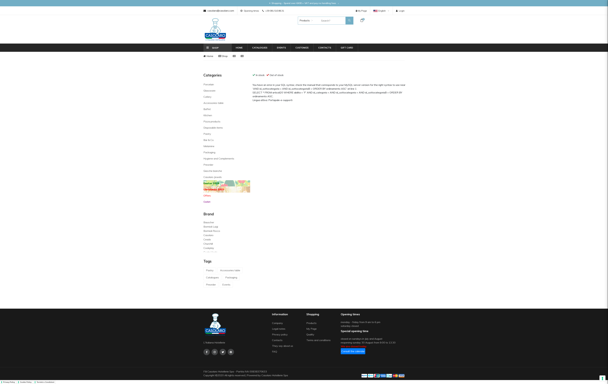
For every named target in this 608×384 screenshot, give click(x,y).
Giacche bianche (212, 170)
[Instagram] (215, 352)
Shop (224, 56)
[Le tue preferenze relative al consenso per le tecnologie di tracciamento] (602, 378)
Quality (310, 334)
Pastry (207, 133)
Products (304, 20)
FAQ (274, 351)
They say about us (282, 345)
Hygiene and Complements (218, 158)
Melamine (208, 146)
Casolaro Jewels (212, 177)
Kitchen (207, 115)
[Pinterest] (231, 352)
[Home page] (215, 29)
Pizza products (211, 121)
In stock (260, 75)
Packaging (209, 152)
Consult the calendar (353, 351)
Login (402, 10)
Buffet (207, 109)
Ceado (207, 239)
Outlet (206, 201)
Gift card (347, 47)
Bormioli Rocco (211, 230)
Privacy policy (280, 334)
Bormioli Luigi (210, 226)
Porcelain (208, 84)
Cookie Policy (26, 382)
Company (277, 323)
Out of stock (277, 75)
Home (239, 47)
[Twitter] (223, 352)
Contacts (324, 47)
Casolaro (208, 235)
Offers (207, 195)
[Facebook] (206, 352)
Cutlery (207, 96)
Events (281, 47)
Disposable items (213, 127)
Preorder (208, 164)
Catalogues (259, 47)
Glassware (209, 90)
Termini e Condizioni (45, 382)
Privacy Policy (9, 382)
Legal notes (278, 328)
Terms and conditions (318, 340)
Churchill (208, 243)
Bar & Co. (208, 140)
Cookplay (208, 248)
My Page (362, 10)
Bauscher (208, 222)
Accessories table (213, 103)
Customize (302, 47)
